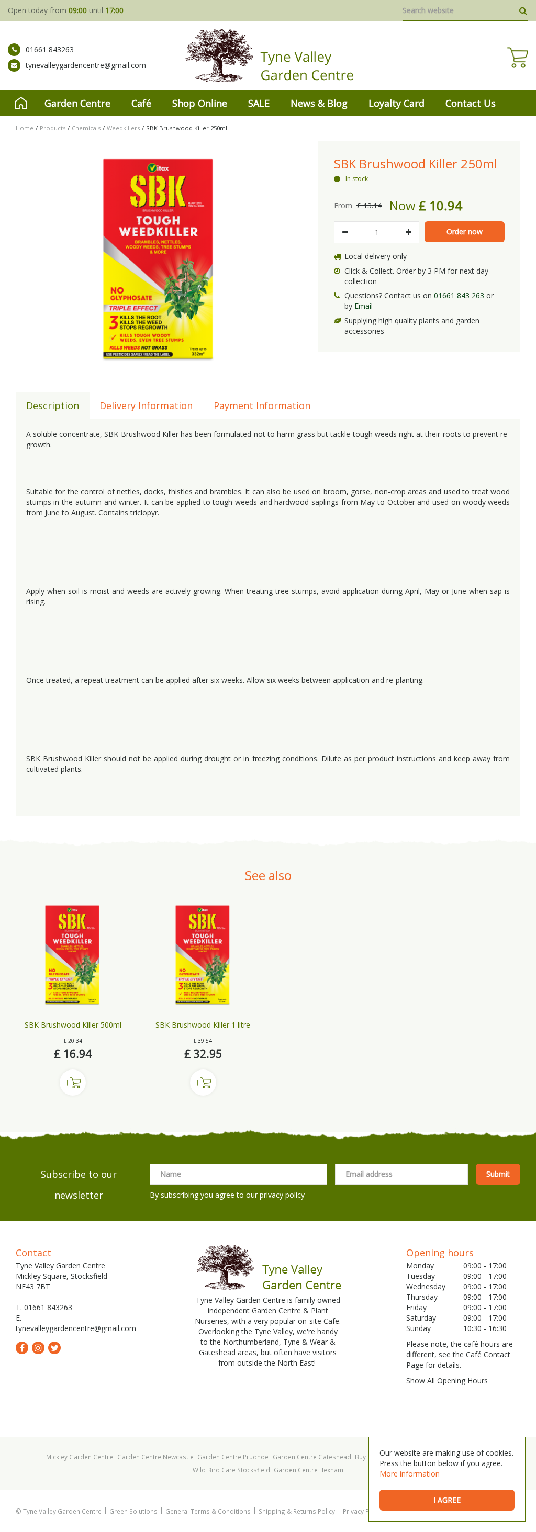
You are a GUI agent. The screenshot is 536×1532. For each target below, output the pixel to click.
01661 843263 (50, 49)
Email (363, 306)
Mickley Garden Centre (79, 1456)
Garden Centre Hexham (308, 1470)
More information (409, 1474)
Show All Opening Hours (447, 1380)
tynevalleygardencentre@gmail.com (86, 65)
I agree (447, 1500)
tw (54, 1348)
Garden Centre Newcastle (155, 1456)
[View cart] (517, 57)
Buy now (73, 1082)
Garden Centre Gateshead (312, 1456)
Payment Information (262, 405)
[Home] (21, 103)
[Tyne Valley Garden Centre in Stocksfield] (268, 55)
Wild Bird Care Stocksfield (231, 1470)
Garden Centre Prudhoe (233, 1456)
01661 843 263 (459, 295)
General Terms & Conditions (208, 1511)
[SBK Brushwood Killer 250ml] (159, 259)
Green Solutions (133, 1511)
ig (38, 1348)
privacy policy (282, 1195)
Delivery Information (146, 405)
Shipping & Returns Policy (297, 1511)
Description (52, 405)
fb (22, 1348)
